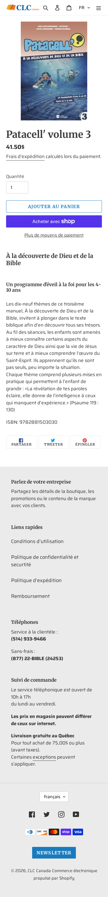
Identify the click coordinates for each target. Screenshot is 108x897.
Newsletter (54, 852)
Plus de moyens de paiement (54, 235)
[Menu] (98, 7)
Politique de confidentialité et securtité (44, 560)
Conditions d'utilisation (37, 541)
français (52, 796)
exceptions (44, 757)
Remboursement (30, 596)
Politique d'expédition (36, 580)
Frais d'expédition (25, 156)
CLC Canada (39, 870)
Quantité (15, 176)
